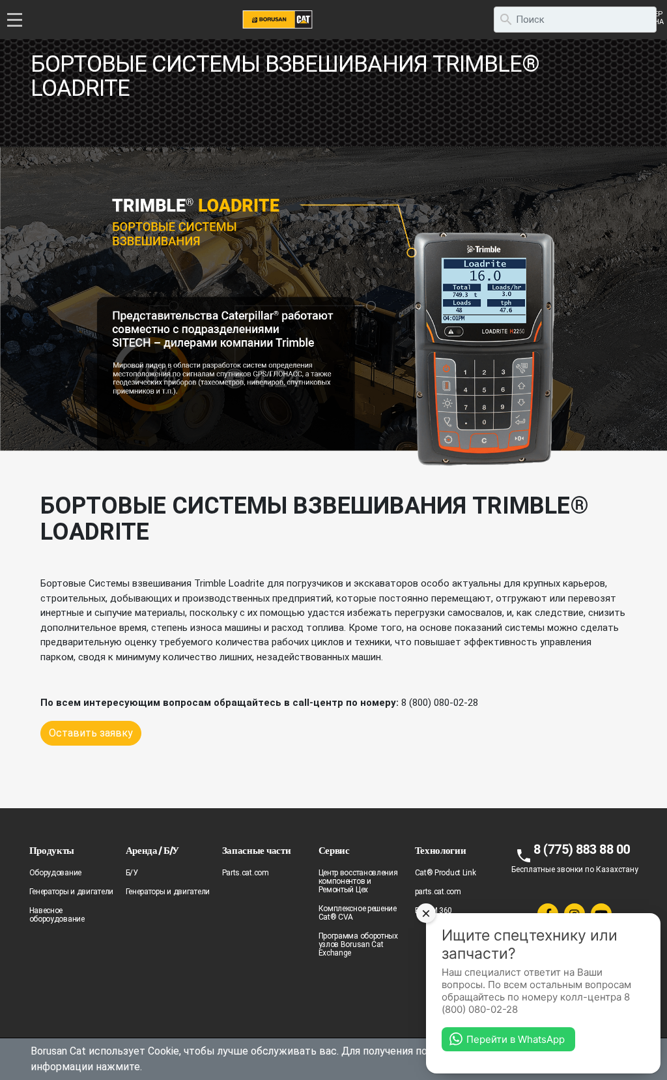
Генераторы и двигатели (71, 891)
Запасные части (256, 850)
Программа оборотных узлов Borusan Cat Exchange (358, 944)
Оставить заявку (91, 733)
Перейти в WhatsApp (515, 1039)
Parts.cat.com (245, 872)
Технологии (440, 850)
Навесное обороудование (57, 915)
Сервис (334, 850)
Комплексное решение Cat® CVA (358, 913)
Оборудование (55, 872)
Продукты (52, 850)
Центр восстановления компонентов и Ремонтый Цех (358, 881)
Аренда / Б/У (152, 850)
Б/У (132, 872)
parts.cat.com (438, 891)
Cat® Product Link (445, 872)
